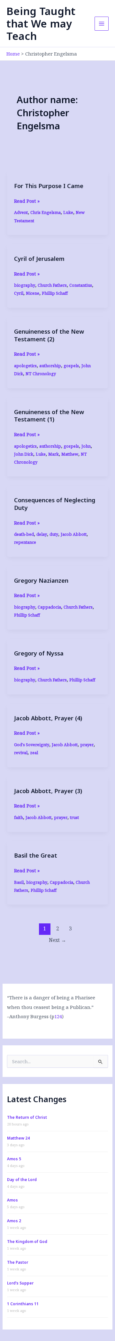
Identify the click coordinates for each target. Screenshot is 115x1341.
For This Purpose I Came (48, 186)
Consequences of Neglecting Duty (54, 503)
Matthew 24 (18, 1138)
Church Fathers (52, 285)
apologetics (25, 365)
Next (57, 939)
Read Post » (27, 201)
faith (18, 817)
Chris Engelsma (45, 212)
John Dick (23, 454)
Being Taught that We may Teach (40, 23)
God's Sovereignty (31, 744)
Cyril (18, 293)
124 (58, 1016)
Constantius (80, 285)
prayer (87, 744)
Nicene (32, 293)
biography (24, 285)
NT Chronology (41, 373)
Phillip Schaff (55, 293)
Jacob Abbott (74, 534)
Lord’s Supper (20, 1283)
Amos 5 (14, 1159)
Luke (68, 212)
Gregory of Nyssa (39, 653)
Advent (21, 212)
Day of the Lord (22, 1179)
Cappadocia (49, 607)
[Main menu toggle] (102, 24)
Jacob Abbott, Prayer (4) (48, 718)
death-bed (24, 534)
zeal (34, 752)
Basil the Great (35, 855)
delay (41, 534)
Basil (19, 882)
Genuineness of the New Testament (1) (49, 415)
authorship (50, 365)
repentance (25, 542)
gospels (71, 365)
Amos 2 (14, 1221)
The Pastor (17, 1262)
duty (54, 534)
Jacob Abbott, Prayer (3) (48, 791)
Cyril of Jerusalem (39, 258)
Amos (12, 1200)
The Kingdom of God (27, 1241)
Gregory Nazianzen (41, 580)
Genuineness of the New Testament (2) (49, 335)
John (86, 446)
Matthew (69, 454)
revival (20, 752)
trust (74, 817)
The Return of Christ (27, 1117)
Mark (53, 454)
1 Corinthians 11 (23, 1304)
